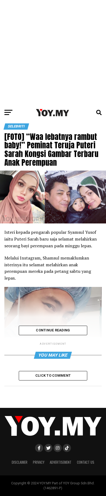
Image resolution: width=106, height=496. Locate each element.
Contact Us (85, 462)
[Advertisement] (53, 53)
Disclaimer (19, 462)
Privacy (38, 462)
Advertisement (60, 462)
